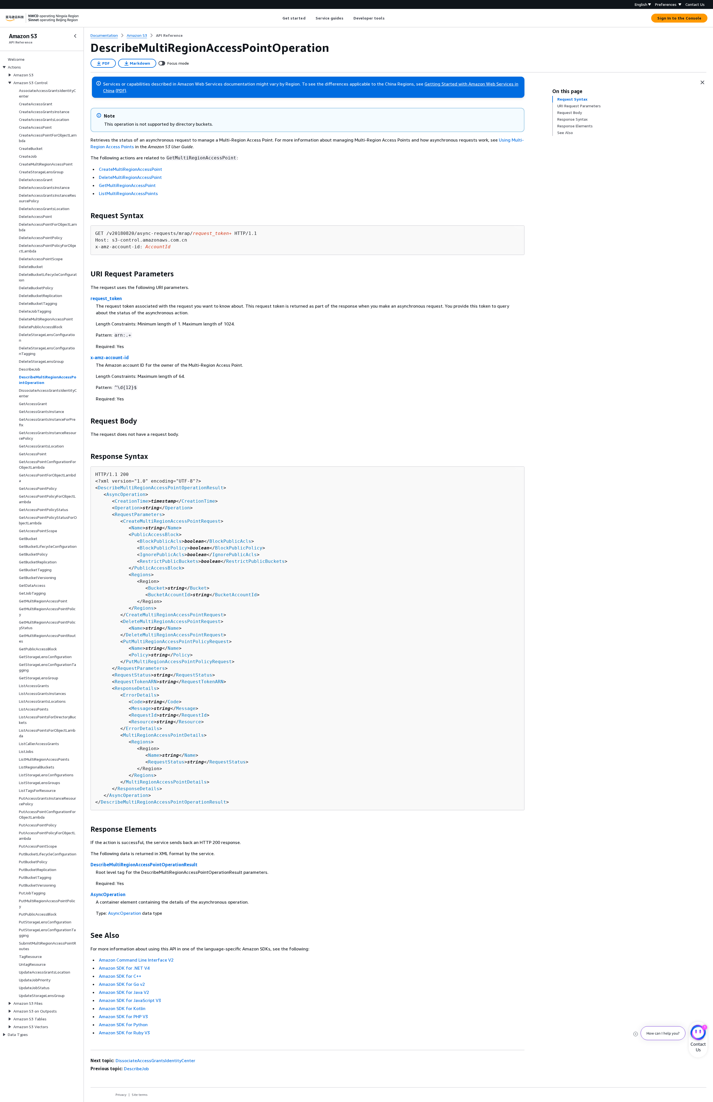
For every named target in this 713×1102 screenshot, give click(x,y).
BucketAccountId (169, 594)
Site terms (140, 1095)
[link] (169, 35)
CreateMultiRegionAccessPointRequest (172, 521)
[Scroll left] (278, 18)
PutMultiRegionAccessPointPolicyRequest (176, 641)
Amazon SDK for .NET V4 (124, 968)
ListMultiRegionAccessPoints (128, 193)
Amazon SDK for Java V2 (124, 992)
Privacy (121, 1095)
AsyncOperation (125, 494)
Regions (141, 574)
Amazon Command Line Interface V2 (136, 960)
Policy (139, 655)
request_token (106, 298)
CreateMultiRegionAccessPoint (130, 169)
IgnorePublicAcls (162, 554)
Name (137, 528)
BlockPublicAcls (161, 541)
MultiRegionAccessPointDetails (163, 735)
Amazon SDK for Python (123, 1024)
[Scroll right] (388, 18)
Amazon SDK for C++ (120, 976)
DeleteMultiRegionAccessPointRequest (172, 621)
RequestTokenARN (136, 681)
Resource (142, 721)
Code (137, 701)
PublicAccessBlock (155, 534)
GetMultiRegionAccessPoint (127, 185)
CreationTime (131, 501)
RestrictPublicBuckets (169, 561)
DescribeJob (136, 1068)
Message (141, 708)
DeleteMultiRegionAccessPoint (130, 177)
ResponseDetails (136, 688)
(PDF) (121, 90)
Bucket (156, 588)
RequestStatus (133, 675)
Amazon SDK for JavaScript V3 (130, 1000)
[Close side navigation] (75, 35)
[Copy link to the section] (86, 215)
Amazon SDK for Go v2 (122, 984)
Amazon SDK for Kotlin (122, 1008)
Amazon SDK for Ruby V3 (124, 1032)
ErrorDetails (140, 695)
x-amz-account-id (110, 357)
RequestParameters (138, 514)
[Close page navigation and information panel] (702, 82)
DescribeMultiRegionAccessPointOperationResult (160, 487)
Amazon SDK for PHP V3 (123, 1016)
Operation (127, 507)
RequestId (144, 715)
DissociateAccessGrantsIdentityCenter (155, 1060)
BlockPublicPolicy (163, 548)
